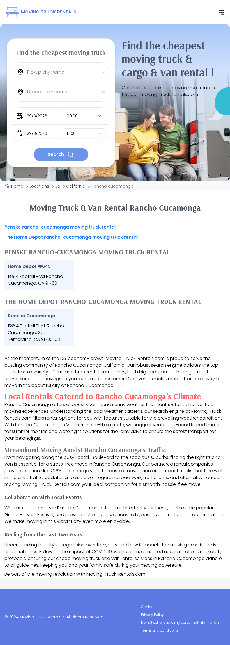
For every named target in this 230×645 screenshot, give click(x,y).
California (75, 186)
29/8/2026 (37, 116)
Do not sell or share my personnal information (180, 622)
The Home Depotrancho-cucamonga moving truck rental (71, 237)
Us (57, 186)
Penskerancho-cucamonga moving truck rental (60, 227)
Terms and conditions (159, 630)
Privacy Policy (152, 614)
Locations (39, 186)
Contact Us (150, 606)
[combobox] (27, 72)
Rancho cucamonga (112, 186)
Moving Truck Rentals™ (42, 617)
